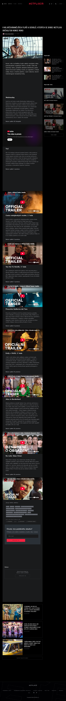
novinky (17, 506)
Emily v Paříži (10, 510)
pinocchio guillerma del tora (15, 514)
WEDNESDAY (9, 512)
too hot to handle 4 (31, 514)
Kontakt (54, 690)
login (60, 3)
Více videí (54, 134)
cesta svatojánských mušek (23, 508)
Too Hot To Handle (21, 510)
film (7, 506)
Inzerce (61, 690)
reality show (10, 508)
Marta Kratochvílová (9, 34)
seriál (12, 506)
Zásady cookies (37, 690)
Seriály (6, 38)
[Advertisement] (22, 86)
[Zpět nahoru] (62, 697)
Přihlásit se (16, 540)
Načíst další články (22, 658)
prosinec (30, 510)
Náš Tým (47, 690)
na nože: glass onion (20, 512)
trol (29, 512)
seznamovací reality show (14, 516)
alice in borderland (27, 506)
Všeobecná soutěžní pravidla (22, 690)
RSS (29, 692)
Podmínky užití (7, 690)
